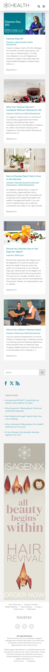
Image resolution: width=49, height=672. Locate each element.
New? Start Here (15, 604)
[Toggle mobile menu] (44, 6)
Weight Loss (19, 113)
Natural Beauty (26, 607)
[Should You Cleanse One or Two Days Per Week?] (24, 233)
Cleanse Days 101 (14, 38)
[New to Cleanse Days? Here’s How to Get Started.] (24, 160)
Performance (19, 609)
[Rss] (18, 383)
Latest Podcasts (20, 42)
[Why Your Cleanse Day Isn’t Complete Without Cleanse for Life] (24, 91)
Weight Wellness (11, 607)
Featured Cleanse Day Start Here (26, 182)
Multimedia (31, 609)
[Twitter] (12, 383)
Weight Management (32, 113)
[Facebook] (6, 383)
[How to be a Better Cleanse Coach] (24, 312)
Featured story (11, 185)
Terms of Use (18, 661)
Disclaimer (31, 661)
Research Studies (30, 604)
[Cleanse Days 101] (24, 24)
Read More (11, 70)
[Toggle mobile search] (39, 6)
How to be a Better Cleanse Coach (23, 329)
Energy (38, 607)
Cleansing (10, 42)
